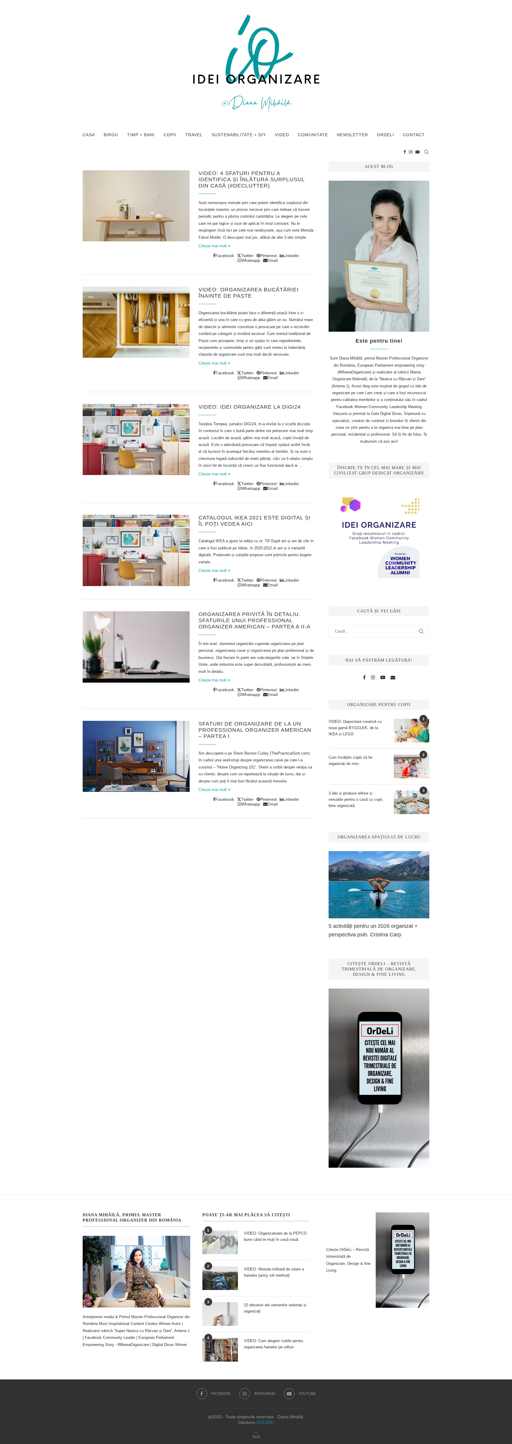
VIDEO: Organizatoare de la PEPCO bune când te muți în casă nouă (275, 1236)
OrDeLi (385, 134)
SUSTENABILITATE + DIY (239, 134)
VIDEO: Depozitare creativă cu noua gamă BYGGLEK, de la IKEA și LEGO (355, 727)
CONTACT (414, 134)
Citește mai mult (213, 246)
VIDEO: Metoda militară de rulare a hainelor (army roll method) (274, 1272)
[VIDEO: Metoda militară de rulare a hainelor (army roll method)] (220, 1278)
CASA (89, 134)
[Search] (426, 152)
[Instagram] (410, 152)
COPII (170, 134)
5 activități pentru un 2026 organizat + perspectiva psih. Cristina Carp (373, 930)
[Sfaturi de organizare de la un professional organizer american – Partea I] (136, 756)
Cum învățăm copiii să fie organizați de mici (350, 760)
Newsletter (352, 134)
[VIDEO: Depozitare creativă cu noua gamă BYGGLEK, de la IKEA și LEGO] (411, 730)
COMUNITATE (313, 134)
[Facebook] (405, 152)
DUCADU (265, 1422)
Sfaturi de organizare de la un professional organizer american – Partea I (255, 730)
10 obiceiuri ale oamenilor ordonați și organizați (275, 1308)
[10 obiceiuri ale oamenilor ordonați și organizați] (220, 1314)
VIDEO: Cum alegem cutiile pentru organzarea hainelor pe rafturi (273, 1344)
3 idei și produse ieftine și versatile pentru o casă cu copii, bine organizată (356, 799)
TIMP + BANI (141, 134)
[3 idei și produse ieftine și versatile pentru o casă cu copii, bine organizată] (411, 802)
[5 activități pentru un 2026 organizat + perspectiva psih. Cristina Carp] (379, 884)
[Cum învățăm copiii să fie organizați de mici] (411, 766)
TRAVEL (194, 134)
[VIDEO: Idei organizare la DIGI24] (136, 439)
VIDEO (282, 134)
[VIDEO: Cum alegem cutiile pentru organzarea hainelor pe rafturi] (220, 1350)
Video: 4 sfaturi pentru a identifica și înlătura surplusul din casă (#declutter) (252, 179)
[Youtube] (417, 152)
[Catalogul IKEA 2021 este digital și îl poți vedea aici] (136, 550)
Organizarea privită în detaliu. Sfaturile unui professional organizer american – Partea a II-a (255, 620)
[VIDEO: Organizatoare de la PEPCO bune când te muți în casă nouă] (220, 1242)
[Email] (392, 678)
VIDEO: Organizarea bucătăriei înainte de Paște (249, 293)
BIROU (111, 134)
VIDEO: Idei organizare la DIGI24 (250, 407)
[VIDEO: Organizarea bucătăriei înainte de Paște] (136, 322)
